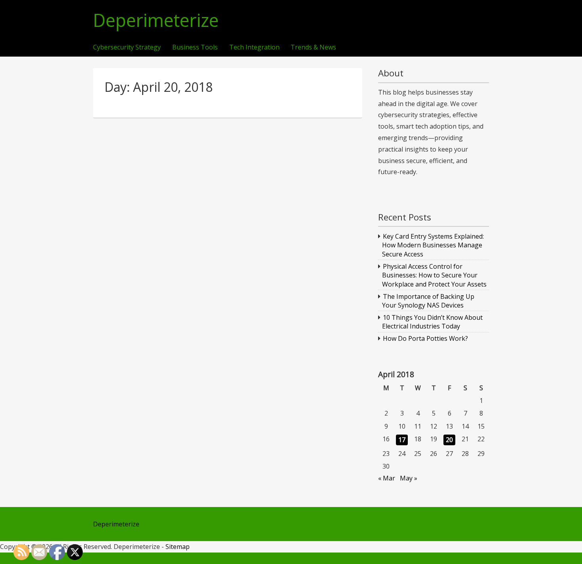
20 (449, 439)
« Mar (386, 478)
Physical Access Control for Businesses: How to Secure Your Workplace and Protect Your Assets (434, 275)
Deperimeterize (156, 20)
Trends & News (313, 47)
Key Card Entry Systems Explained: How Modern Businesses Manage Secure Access (433, 245)
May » (408, 478)
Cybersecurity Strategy (127, 47)
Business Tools (195, 47)
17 (401, 439)
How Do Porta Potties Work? (425, 338)
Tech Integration (254, 47)
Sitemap (177, 546)
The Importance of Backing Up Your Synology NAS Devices (428, 301)
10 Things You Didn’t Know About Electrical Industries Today (432, 321)
